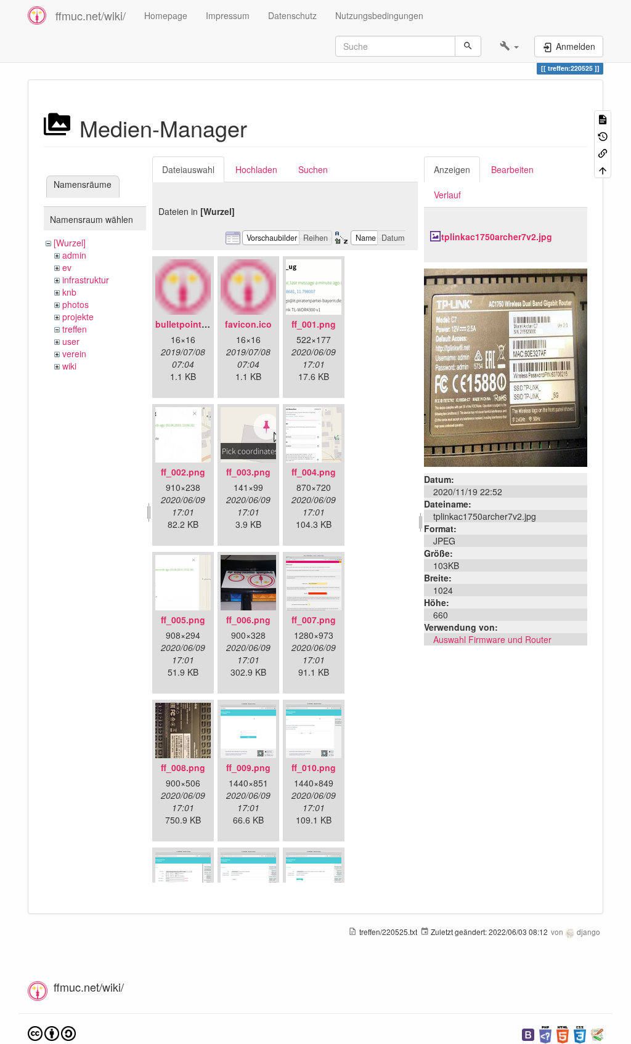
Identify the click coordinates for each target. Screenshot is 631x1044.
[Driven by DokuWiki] (597, 1033)
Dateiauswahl (188, 169)
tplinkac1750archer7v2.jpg (496, 236)
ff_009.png (248, 767)
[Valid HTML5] (562, 1033)
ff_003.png (248, 472)
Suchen (313, 169)
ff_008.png (183, 767)
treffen (74, 329)
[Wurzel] (70, 243)
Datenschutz (292, 15)
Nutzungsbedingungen (379, 15)
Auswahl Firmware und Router (492, 639)
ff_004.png (313, 472)
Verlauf (447, 194)
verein (74, 353)
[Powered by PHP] (545, 1033)
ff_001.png (313, 324)
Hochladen (256, 169)
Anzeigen (452, 169)
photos (75, 304)
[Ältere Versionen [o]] (603, 135)
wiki (69, 366)
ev (66, 267)
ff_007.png (313, 619)
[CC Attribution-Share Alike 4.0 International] (52, 1032)
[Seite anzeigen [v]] (603, 118)
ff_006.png (248, 619)
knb (69, 292)
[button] (509, 46)
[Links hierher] (603, 152)
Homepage (165, 15)
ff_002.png (183, 472)
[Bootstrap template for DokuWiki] (528, 1033)
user (70, 341)
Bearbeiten (512, 169)
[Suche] (468, 46)
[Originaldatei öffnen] (505, 366)
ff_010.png (313, 767)
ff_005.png (183, 619)
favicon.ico (248, 324)
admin (74, 255)
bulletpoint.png (188, 324)
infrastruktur (85, 279)
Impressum (228, 15)
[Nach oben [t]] (603, 169)
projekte (78, 316)
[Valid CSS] (580, 1033)
